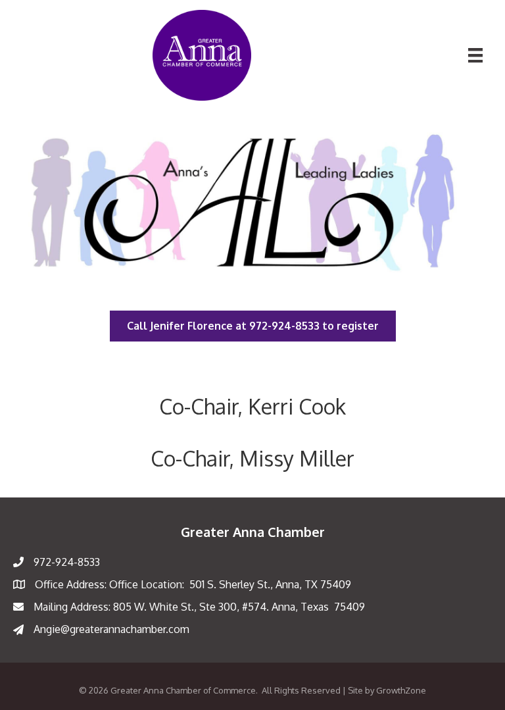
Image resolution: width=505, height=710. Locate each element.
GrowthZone (401, 690)
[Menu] (475, 55)
